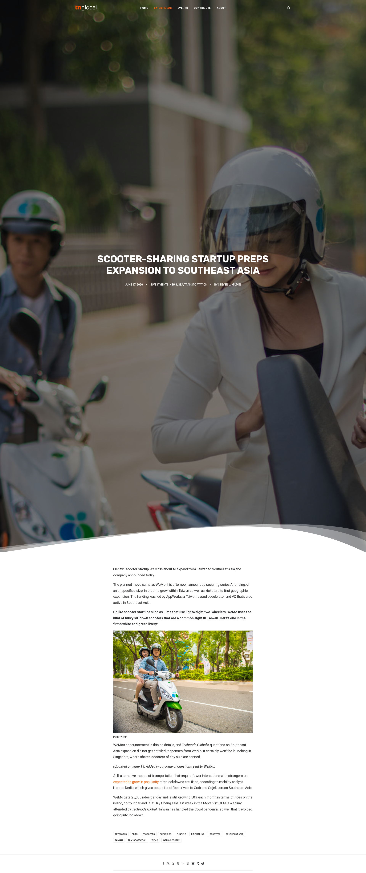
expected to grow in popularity (136, 782)
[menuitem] (144, 8)
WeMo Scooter (171, 840)
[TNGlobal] (85, 7)
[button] (289, 8)
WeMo (155, 840)
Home (144, 7)
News (173, 284)
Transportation (195, 284)
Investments (159, 284)
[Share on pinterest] (178, 863)
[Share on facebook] (163, 863)
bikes (135, 834)
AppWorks (121, 834)
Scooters (215, 834)
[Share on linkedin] (183, 863)
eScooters (149, 834)
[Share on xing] (198, 863)
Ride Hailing (198, 834)
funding (181, 834)
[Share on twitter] (168, 863)
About (221, 7)
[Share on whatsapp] (188, 863)
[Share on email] (203, 863)
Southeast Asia (234, 834)
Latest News (163, 7)
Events (183, 7)
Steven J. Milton (229, 284)
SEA (180, 284)
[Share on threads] (173, 863)
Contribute (202, 7)
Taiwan (119, 840)
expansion (166, 834)
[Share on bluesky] (193, 863)
